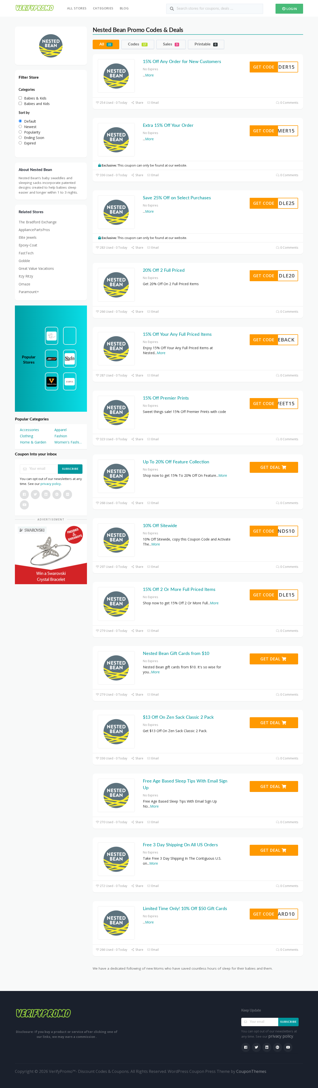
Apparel (60, 429)
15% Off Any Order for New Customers (182, 62)
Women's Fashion (68, 442)
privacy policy (50, 483)
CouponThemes (251, 1071)
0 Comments (288, 103)
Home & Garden (33, 442)
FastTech (26, 253)
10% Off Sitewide (160, 526)
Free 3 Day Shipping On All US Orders (180, 845)
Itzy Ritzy (26, 276)
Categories (103, 8)
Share (139, 103)
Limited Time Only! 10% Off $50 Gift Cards (185, 909)
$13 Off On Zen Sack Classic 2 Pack (178, 717)
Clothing (26, 436)
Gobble (24, 260)
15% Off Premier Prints (166, 398)
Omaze (24, 284)
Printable (205, 44)
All (105, 44)
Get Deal (271, 467)
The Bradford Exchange (38, 222)
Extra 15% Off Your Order (168, 125)
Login (291, 8)
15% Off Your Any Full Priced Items (177, 334)
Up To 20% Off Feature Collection (176, 462)
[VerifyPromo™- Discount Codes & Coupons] (35, 7)
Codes (137, 44)
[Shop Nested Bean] (51, 45)
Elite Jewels (28, 237)
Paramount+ (29, 291)
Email (155, 103)
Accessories (29, 429)
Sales (170, 44)
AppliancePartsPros (34, 229)
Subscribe (70, 469)
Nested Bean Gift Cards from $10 (176, 653)
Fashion (60, 436)
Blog (124, 8)
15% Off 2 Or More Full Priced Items (179, 589)
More (149, 75)
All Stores (76, 8)
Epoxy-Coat (28, 245)
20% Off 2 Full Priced (164, 270)
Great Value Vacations (36, 268)
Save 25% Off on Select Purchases (177, 198)
